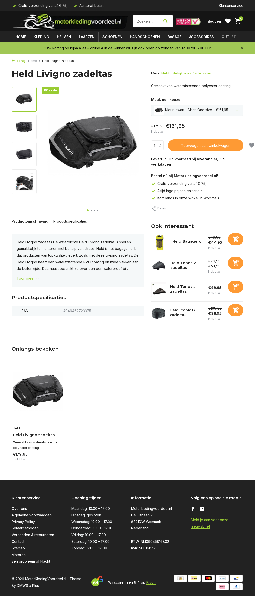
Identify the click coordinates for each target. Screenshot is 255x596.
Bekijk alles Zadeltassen (192, 73)
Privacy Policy (23, 522)
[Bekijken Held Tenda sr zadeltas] (158, 290)
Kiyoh (151, 582)
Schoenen (112, 37)
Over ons (19, 508)
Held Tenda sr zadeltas (183, 289)
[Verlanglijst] (228, 21)
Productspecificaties (70, 221)
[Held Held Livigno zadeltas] (38, 392)
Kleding (41, 37)
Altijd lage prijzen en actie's (180, 191)
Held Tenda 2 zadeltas (183, 265)
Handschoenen (145, 37)
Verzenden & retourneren (33, 535)
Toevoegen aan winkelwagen (205, 145)
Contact (18, 541)
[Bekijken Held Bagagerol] (160, 242)
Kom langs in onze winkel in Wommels (188, 198)
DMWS (22, 585)
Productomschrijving (30, 221)
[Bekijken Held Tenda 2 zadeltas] (159, 266)
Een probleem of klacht (31, 561)
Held (165, 73)
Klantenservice (231, 5)
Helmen (64, 37)
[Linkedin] (202, 509)
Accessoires (201, 37)
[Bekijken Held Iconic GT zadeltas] (158, 313)
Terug (21, 61)
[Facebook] (193, 509)
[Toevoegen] (235, 239)
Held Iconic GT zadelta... (184, 312)
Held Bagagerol (187, 241)
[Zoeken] (165, 21)
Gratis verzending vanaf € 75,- (182, 183)
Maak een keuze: (166, 99)
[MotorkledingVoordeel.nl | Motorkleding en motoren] (71, 21)
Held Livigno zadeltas (34, 434)
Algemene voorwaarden (32, 515)
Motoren (19, 555)
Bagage (174, 37)
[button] (88, 210)
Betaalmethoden (25, 528)
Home (20, 37)
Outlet (229, 37)
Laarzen (87, 37)
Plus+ (36, 585)
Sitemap (18, 548)
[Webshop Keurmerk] (188, 21)
